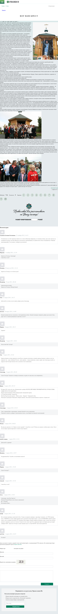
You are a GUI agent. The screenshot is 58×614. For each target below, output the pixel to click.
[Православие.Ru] (13, 2)
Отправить (47, 584)
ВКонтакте (7, 548)
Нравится (4, 10)
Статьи (7, 6)
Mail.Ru (12, 548)
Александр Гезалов (54, 188)
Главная (3, 6)
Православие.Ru (18, 544)
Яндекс (10, 548)
